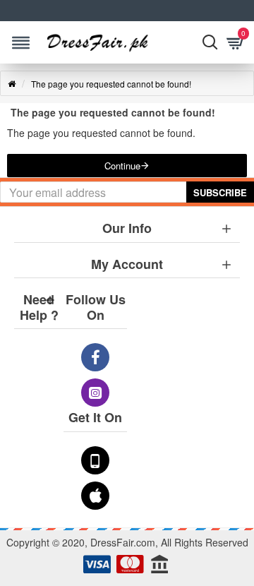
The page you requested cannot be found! (111, 84)
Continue (122, 165)
